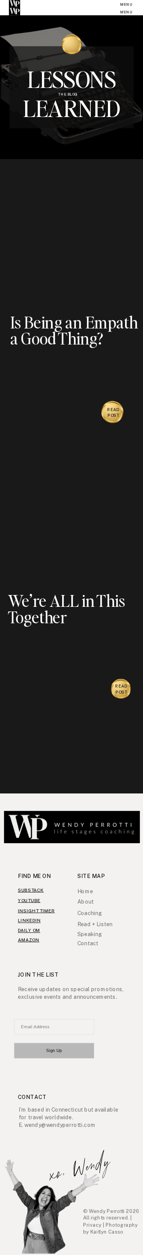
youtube (29, 900)
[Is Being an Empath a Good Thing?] (72, 247)
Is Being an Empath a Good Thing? (74, 330)
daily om (29, 930)
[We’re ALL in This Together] (72, 530)
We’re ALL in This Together (66, 609)
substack (31, 889)
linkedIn (29, 920)
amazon (28, 939)
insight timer (36, 910)
